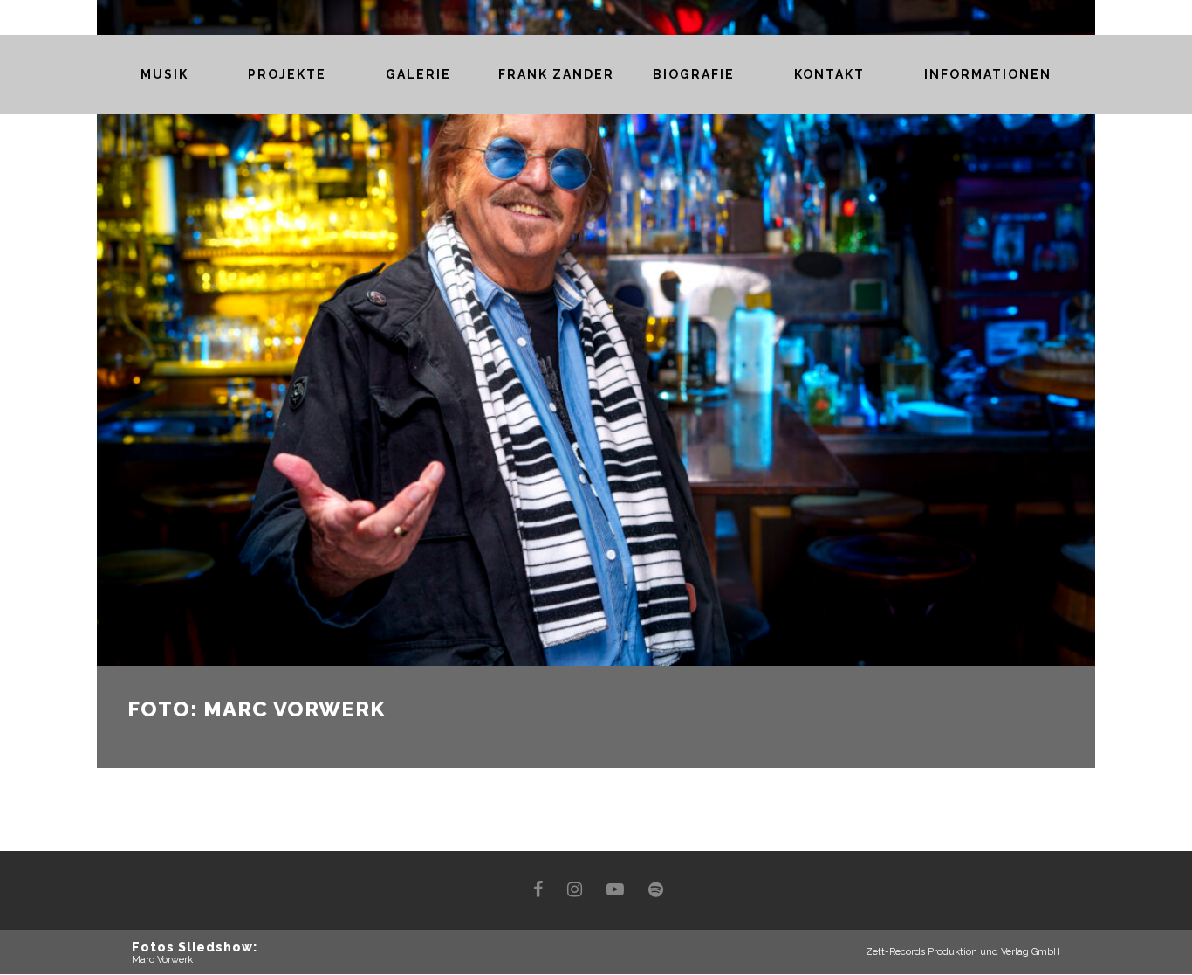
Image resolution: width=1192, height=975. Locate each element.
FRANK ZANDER (556, 74)
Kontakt (829, 74)
